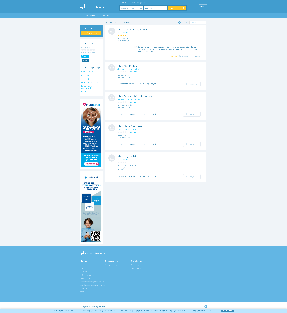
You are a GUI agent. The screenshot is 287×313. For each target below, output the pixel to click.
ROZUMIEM (228, 311)
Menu (202, 7)
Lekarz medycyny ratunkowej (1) (87, 87)
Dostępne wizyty (93, 33)
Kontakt (82, 265)
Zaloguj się (135, 265)
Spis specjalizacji (111, 265)
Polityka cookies (85, 278)
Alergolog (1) (85, 79)
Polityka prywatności (87, 275)
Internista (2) (85, 75)
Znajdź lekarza (176, 8)
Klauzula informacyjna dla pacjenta (92, 285)
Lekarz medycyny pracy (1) (90, 82)
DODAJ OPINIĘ (193, 84)
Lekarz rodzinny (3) (88, 71)
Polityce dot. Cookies (208, 310)
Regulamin (83, 288)
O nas (82, 292)
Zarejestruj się (136, 268)
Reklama (83, 268)
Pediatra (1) (85, 91)
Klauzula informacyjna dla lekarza (92, 282)
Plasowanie (84, 271)
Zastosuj (85, 56)
